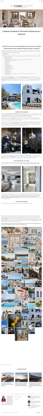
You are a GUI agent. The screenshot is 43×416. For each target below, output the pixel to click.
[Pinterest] (2, 1)
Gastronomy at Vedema (7, 58)
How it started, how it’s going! (8, 57)
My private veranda (8, 72)
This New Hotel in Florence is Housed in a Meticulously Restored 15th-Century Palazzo (34, 397)
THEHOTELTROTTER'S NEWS (25, 29)
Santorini (14, 76)
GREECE (15, 29)
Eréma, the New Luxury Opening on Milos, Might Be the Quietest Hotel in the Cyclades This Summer (21, 384)
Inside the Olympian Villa (9, 65)
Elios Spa (7, 63)
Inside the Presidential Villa (9, 68)
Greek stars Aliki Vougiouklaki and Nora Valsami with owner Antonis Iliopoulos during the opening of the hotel (19, 59)
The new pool (7, 70)
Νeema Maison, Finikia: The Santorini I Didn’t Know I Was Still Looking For (7, 384)
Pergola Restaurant (8, 67)
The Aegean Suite (8, 61)
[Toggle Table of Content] (39, 54)
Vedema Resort (25, 79)
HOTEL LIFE (18, 29)
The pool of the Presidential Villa (10, 69)
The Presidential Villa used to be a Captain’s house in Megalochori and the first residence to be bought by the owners (20, 73)
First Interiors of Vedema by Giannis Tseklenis (11, 60)
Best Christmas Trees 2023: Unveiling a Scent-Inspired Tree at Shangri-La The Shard (34, 406)
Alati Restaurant (8, 74)
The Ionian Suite (7, 64)
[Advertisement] (21, 41)
